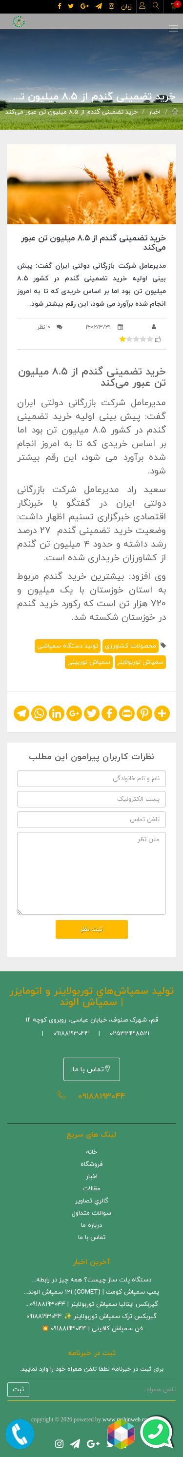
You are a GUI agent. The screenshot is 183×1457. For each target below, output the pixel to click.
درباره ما (91, 1225)
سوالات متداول (91, 1213)
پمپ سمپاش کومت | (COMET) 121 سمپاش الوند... (91, 1292)
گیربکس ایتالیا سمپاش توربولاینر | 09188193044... (91, 1304)
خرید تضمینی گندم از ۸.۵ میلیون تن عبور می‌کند (71, 112)
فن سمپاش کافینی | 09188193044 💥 (91, 1328)
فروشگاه (91, 1164)
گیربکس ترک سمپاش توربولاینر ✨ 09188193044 (91, 1316)
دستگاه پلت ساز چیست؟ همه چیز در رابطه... (91, 1280)
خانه (91, 1152)
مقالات (91, 1188)
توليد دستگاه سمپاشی (67, 646)
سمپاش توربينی (88, 662)
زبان (126, 6)
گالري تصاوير (91, 1201)
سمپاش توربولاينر (140, 662)
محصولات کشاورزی (130, 646)
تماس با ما (88, 1069)
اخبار (155, 112)
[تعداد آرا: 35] (122, 339)
